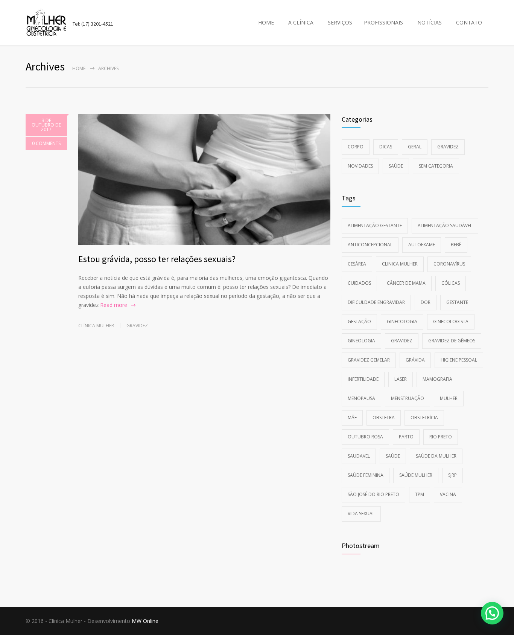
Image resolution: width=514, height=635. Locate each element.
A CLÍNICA (300, 22)
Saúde (396, 166)
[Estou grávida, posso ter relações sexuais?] (204, 179)
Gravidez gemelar (369, 360)
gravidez (401, 340)
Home (78, 68)
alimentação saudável (445, 225)
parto (406, 437)
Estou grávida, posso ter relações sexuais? (157, 259)
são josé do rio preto (373, 494)
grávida (415, 360)
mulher (449, 398)
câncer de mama (406, 283)
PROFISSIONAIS (383, 22)
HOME (266, 22)
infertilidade (363, 379)
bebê (456, 244)
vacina (448, 494)
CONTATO (469, 22)
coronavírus (449, 264)
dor (425, 302)
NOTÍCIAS (429, 22)
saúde (393, 456)
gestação (359, 321)
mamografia (437, 379)
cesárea (357, 264)
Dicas (385, 146)
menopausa (361, 398)
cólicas (450, 283)
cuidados (359, 283)
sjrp (452, 475)
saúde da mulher (436, 456)
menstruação (407, 398)
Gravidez (137, 325)
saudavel (359, 456)
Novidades (360, 166)
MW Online (145, 620)
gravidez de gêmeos (451, 340)
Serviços (340, 22)
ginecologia (402, 321)
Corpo (355, 146)
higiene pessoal (459, 360)
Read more (113, 304)
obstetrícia (424, 417)
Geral (414, 146)
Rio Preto (440, 437)
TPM (419, 494)
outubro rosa (365, 437)
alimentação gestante (375, 225)
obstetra (384, 417)
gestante (457, 302)
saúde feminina (365, 475)
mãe (352, 417)
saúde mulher (415, 475)
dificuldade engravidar (376, 302)
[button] (492, 613)
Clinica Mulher (400, 264)
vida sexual (361, 513)
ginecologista (450, 321)
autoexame (421, 244)
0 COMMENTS (46, 143)
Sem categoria (436, 166)
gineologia (361, 340)
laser (400, 379)
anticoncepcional (370, 244)
